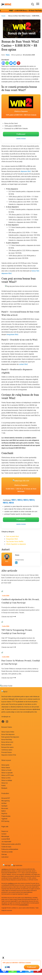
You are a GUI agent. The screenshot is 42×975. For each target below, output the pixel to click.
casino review (21, 139)
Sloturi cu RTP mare (7, 775)
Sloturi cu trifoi (5, 778)
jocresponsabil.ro (23, 904)
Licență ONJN (5, 839)
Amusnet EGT (5, 798)
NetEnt (3, 811)
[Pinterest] (18, 63)
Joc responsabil (6, 841)
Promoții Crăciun (6, 752)
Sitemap (4, 854)
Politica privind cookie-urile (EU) (11, 844)
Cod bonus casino (6, 750)
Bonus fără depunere (8, 734)
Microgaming (5, 801)
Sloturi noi (4, 783)
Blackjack (4, 788)
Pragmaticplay (5, 816)
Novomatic (4, 808)
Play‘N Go (4, 813)
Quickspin (4, 806)
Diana (8, 55)
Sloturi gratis (5, 765)
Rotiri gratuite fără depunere (10, 737)
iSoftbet (4, 803)
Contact (3, 834)
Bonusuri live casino (7, 747)
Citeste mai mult (7, 617)
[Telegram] (14, 63)
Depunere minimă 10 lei (8, 755)
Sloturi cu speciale (7, 772)
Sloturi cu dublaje (6, 780)
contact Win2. (23, 364)
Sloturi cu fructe (6, 770)
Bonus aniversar (6, 744)
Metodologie (5, 836)
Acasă (3, 16)
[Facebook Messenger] (11, 63)
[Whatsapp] (7, 63)
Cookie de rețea (6, 847)
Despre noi (4, 831)
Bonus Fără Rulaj (6, 739)
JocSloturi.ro (4, 869)
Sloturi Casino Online (7, 732)
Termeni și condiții (7, 852)
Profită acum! (31, 967)
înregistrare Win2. (13, 334)
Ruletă (3, 785)
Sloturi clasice (5, 767)
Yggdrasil (4, 818)
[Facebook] (3, 63)
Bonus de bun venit (7, 742)
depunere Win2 (26, 171)
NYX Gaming (5, 821)
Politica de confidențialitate (9, 849)
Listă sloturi (4, 857)
